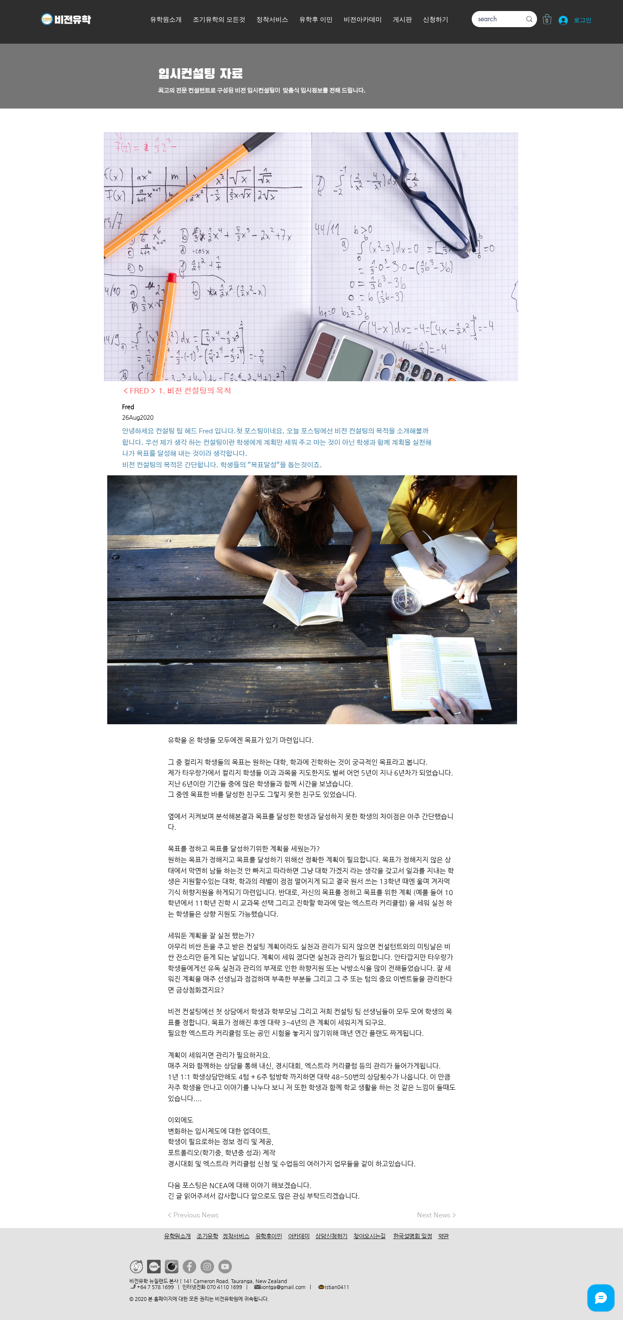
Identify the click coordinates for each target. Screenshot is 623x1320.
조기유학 (207, 1236)
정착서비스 (235, 1236)
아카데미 (298, 1236)
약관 (443, 1236)
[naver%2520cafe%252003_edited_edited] (171, 1266)
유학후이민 (269, 1236)
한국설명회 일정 (412, 1236)
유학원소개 (177, 1236)
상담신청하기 (331, 1236)
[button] (435, 20)
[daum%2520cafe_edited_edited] (154, 1266)
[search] (529, 19)
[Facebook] (189, 1266)
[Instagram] (207, 1266)
